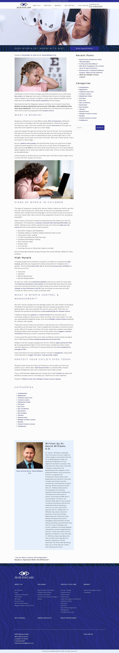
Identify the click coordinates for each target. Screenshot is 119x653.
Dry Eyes (21, 404)
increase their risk (35, 266)
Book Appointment (84, 48)
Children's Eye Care (29, 379)
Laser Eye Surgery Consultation (71, 599)
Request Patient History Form (24, 605)
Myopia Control (65, 592)
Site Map (17, 599)
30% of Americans (54, 121)
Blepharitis (22, 395)
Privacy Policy (19, 601)
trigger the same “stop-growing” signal (43, 355)
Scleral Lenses (65, 594)
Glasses (21, 415)
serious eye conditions (61, 266)
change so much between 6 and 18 (27, 288)
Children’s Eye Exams (44, 592)
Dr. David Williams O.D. (47, 55)
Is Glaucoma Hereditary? (88, 64)
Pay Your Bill (70, 5)
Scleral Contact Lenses (26, 424)
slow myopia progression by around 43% (45, 339)
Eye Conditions (23, 408)
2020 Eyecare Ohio (42, 367)
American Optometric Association (30, 284)
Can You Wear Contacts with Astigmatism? (31, 557)
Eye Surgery (22, 413)
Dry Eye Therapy (66, 590)
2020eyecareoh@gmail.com (24, 643)
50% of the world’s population (38, 100)
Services (47, 5)
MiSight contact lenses (58, 319)
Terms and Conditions (21, 603)
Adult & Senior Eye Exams (46, 590)
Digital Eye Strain (24, 402)
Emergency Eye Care (67, 612)
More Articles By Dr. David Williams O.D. (30, 472)
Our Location (83, 5)
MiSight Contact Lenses (46, 379)
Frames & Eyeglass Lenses (92, 590)
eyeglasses (59, 353)
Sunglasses (22, 426)
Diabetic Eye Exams (44, 594)
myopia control (48, 110)
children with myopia (28, 143)
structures (56, 125)
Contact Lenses (24, 400)
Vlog (16, 592)
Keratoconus (22, 417)
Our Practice (19, 590)
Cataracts (64, 605)
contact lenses (44, 315)
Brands (57, 5)
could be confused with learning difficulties (51, 223)
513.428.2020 (95, 6)
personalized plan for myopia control (56, 311)
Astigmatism (22, 393)
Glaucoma (64, 603)
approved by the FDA (64, 343)
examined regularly (39, 282)
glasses (34, 315)
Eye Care (21, 406)
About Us (36, 5)
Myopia (58, 379)
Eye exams (19, 96)
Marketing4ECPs (55, 651)
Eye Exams (22, 411)
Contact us (60, 373)
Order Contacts (45, 618)
